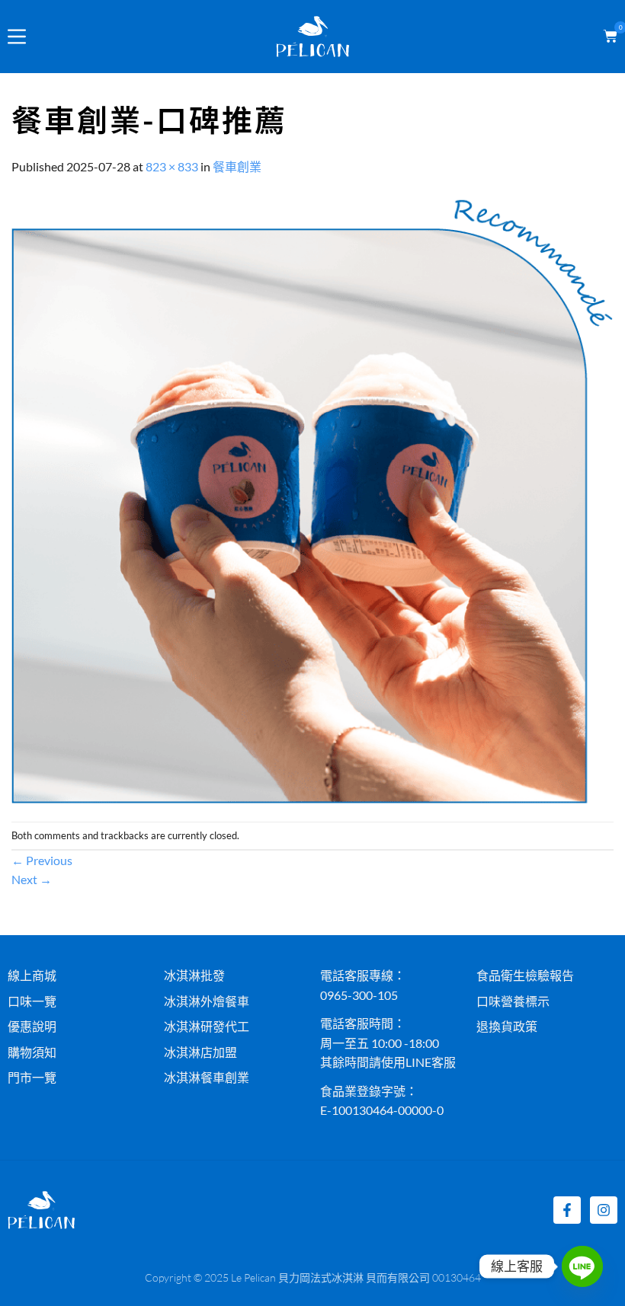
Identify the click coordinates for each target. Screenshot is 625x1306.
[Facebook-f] (567, 1210)
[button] (607, 36)
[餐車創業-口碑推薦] (312, 497)
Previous (41, 860)
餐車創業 (237, 166)
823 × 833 (172, 166)
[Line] (582, 1266)
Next (31, 879)
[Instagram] (603, 1210)
